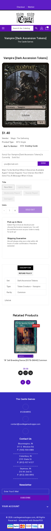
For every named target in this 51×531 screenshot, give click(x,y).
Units (4, 205)
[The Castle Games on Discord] (25, 3)
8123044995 (25, 412)
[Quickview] (20, 373)
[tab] (25, 267)
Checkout (21, 7)
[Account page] (41, 28)
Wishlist (31, 7)
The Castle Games (25, 42)
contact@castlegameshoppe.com (25, 424)
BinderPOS (38, 520)
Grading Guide (31, 146)
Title (4, 182)
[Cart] (47, 28)
